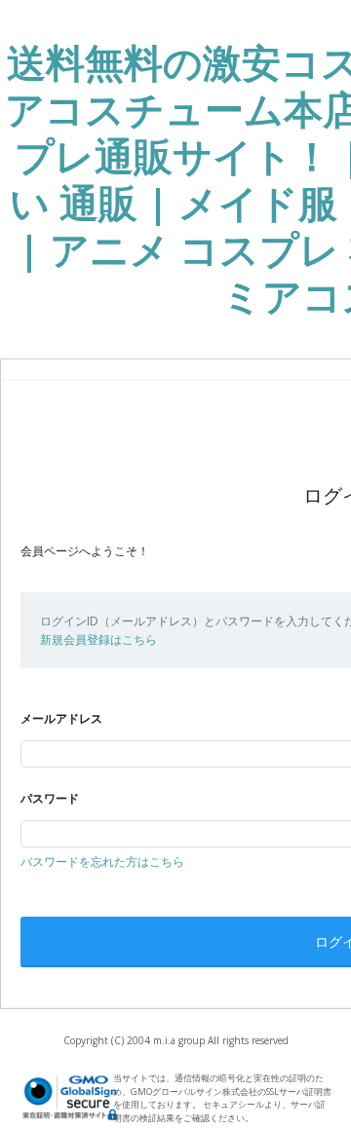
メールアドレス (61, 718)
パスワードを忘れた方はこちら (102, 861)
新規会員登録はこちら (98, 639)
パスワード (49, 798)
